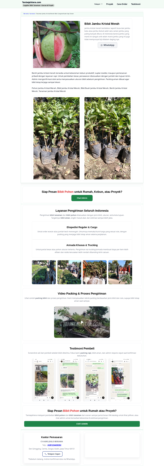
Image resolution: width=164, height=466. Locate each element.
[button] (107, 45)
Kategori (98, 4)
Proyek (109, 4)
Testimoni (135, 4)
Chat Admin (82, 198)
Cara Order (122, 4)
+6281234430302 (54, 445)
